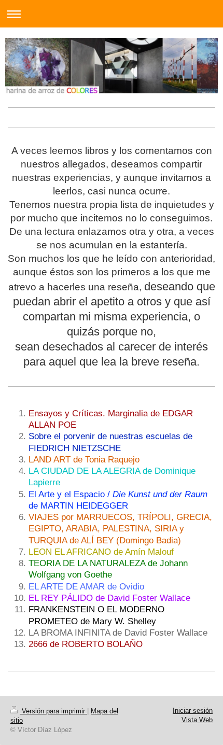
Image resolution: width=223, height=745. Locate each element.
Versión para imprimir (53, 711)
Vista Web (197, 720)
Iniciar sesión (193, 710)
